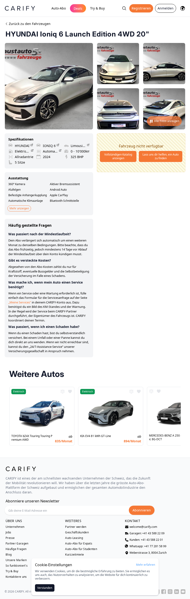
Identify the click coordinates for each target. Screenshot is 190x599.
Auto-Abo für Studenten (81, 549)
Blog (9, 554)
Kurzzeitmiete (74, 554)
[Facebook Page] (163, 591)
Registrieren (141, 8)
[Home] (20, 8)
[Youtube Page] (183, 591)
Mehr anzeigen (19, 208)
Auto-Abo (58, 8)
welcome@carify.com (143, 527)
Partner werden (75, 527)
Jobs (8, 532)
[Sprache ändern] (182, 8)
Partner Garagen (17, 543)
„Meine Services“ (19, 302)
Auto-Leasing (74, 538)
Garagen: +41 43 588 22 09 (147, 533)
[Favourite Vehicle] (70, 391)
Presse (10, 538)
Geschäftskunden (77, 532)
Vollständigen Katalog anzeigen (118, 156)
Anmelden (166, 8)
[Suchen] (124, 8)
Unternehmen (15, 527)
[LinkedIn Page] (176, 591)
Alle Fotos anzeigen (166, 121)
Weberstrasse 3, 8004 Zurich (148, 553)
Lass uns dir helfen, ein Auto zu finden (160, 156)
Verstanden (44, 588)
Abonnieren (142, 510)
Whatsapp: (148, 546)
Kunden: (146, 540)
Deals (78, 8)
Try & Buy (97, 8)
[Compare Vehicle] (62, 391)
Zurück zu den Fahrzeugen (30, 23)
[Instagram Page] (170, 591)
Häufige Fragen (16, 549)
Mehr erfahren (145, 565)
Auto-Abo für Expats (78, 543)
